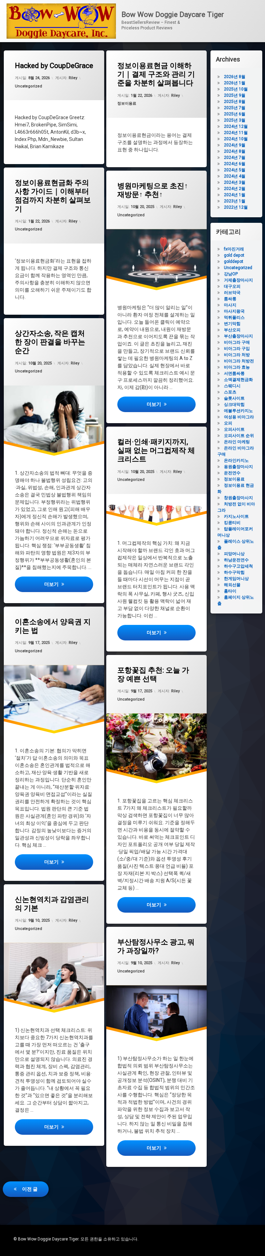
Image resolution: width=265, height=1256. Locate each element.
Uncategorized (28, 86)
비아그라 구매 (237, 342)
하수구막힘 (234, 572)
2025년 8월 (234, 101)
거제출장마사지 (238, 280)
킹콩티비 (232, 522)
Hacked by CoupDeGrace (54, 65)
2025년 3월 (234, 120)
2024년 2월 (234, 188)
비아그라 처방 (237, 354)
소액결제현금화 (238, 379)
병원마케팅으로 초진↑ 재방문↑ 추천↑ (152, 190)
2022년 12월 (236, 207)
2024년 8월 (234, 151)
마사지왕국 (234, 311)
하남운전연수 (236, 560)
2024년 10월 (236, 138)
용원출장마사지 (238, 466)
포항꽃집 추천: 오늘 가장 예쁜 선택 (153, 674)
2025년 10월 (236, 89)
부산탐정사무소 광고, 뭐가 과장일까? (156, 946)
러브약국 (232, 292)
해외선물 (232, 584)
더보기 (171, 404)
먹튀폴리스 (234, 317)
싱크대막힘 (234, 404)
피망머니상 (234, 553)
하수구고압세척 (238, 566)
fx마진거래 (234, 249)
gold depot (234, 255)
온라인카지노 (236, 460)
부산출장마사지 (238, 336)
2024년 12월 (236, 126)
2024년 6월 (234, 163)
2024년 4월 (234, 176)
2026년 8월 (234, 76)
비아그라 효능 (237, 367)
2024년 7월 (234, 157)
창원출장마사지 (238, 497)
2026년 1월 (234, 82)
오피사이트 (234, 429)
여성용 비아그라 (239, 417)
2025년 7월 (234, 107)
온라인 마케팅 (237, 441)
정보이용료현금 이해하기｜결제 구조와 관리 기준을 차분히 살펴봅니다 (156, 74)
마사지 (230, 305)
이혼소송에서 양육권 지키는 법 (53, 626)
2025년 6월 (234, 114)
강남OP (231, 274)
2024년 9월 (234, 145)
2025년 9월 (234, 95)
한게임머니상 (236, 578)
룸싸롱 (230, 298)
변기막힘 (232, 323)
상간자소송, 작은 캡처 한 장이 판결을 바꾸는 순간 (50, 342)
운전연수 (232, 472)
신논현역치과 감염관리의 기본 (52, 903)
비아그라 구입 (237, 348)
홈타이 (230, 591)
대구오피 (232, 286)
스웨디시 (232, 385)
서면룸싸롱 (234, 373)
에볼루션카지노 (238, 410)
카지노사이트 (236, 516)
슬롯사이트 (234, 398)
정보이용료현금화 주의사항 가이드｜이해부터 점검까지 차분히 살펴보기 (53, 196)
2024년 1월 (234, 194)
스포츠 (230, 392)
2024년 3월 (234, 182)
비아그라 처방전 (239, 361)
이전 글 (30, 1189)
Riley (73, 78)
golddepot (233, 261)
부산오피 (232, 329)
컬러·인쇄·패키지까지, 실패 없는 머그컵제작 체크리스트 (156, 450)
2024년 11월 (236, 132)
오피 (228, 423)
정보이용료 (126, 103)
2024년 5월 (234, 170)
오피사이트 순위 (239, 435)
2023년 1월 (234, 201)
